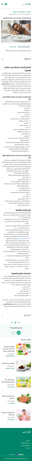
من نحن (28, 440)
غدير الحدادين (11, 387)
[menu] (2, 4)
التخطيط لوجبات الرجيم (23, 238)
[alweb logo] (19, 454)
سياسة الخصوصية (25, 443)
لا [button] (13, 333)
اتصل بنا (28, 448)
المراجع (27, 315)
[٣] (3, 166)
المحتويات (27, 59)
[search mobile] (6, 4)
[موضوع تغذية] (16, 432)
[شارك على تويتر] (15, 322)
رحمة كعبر (12, 403)
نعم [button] (19, 333)
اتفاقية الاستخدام (25, 446)
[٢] (18, 105)
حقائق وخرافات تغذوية (24, 47)
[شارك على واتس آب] (19, 322)
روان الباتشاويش (10, 356)
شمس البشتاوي (10, 368)
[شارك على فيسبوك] (12, 322)
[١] (13, 92)
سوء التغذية (17, 228)
